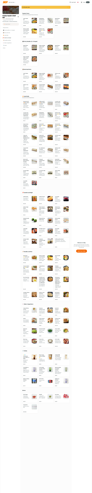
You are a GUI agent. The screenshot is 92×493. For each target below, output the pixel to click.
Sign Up (88, 2)
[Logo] (5, 2)
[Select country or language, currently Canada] (78, 2)
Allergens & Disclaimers (13, 21)
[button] (11, 27)
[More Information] (18, 16)
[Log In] (81, 2)
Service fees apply (6, 21)
